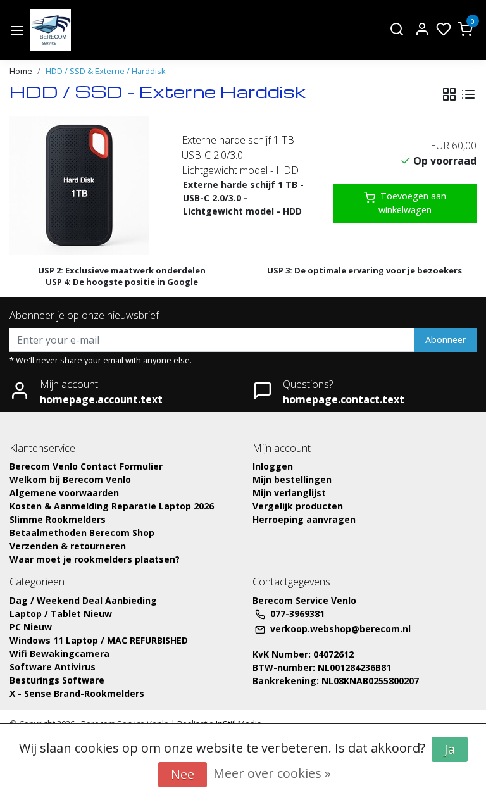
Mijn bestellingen (292, 479)
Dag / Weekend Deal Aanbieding (83, 600)
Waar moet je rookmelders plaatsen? (94, 559)
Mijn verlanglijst (289, 493)
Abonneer (445, 340)
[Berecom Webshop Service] (50, 30)
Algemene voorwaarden (64, 493)
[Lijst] (468, 94)
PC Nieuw (30, 627)
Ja (449, 749)
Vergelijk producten (297, 506)
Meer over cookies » (272, 773)
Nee (182, 774)
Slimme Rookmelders (57, 519)
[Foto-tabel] (449, 94)
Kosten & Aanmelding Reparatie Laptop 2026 (111, 506)
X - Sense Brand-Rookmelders (76, 693)
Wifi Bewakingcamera (59, 653)
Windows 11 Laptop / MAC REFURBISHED (98, 640)
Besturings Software (56, 680)
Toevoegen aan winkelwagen (412, 203)
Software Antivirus (52, 667)
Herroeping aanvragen (304, 519)
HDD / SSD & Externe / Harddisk (106, 71)
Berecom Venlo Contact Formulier (86, 466)
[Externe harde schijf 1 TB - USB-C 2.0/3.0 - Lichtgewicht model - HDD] (81, 185)
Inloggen (272, 466)
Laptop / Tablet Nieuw (60, 614)
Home (20, 71)
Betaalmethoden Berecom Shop (81, 533)
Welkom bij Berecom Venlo (70, 479)
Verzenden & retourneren (67, 546)
